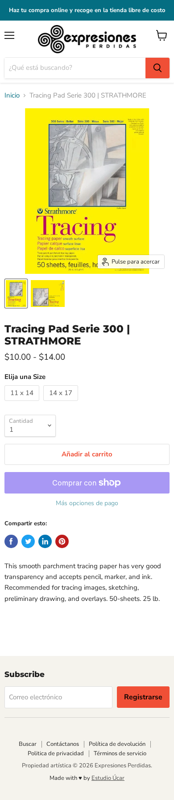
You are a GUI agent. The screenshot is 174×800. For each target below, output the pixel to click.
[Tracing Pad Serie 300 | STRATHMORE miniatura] (16, 293)
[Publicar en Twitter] (28, 541)
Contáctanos (62, 744)
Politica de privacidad (56, 753)
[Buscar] (157, 68)
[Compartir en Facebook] (11, 541)
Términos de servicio (120, 753)
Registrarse (143, 697)
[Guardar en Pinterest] (62, 541)
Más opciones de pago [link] (87, 503)
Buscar (28, 744)
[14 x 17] (61, 403)
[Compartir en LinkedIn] (45, 541)
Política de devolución (117, 744)
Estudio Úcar (107, 778)
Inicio (12, 95)
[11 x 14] (22, 403)
